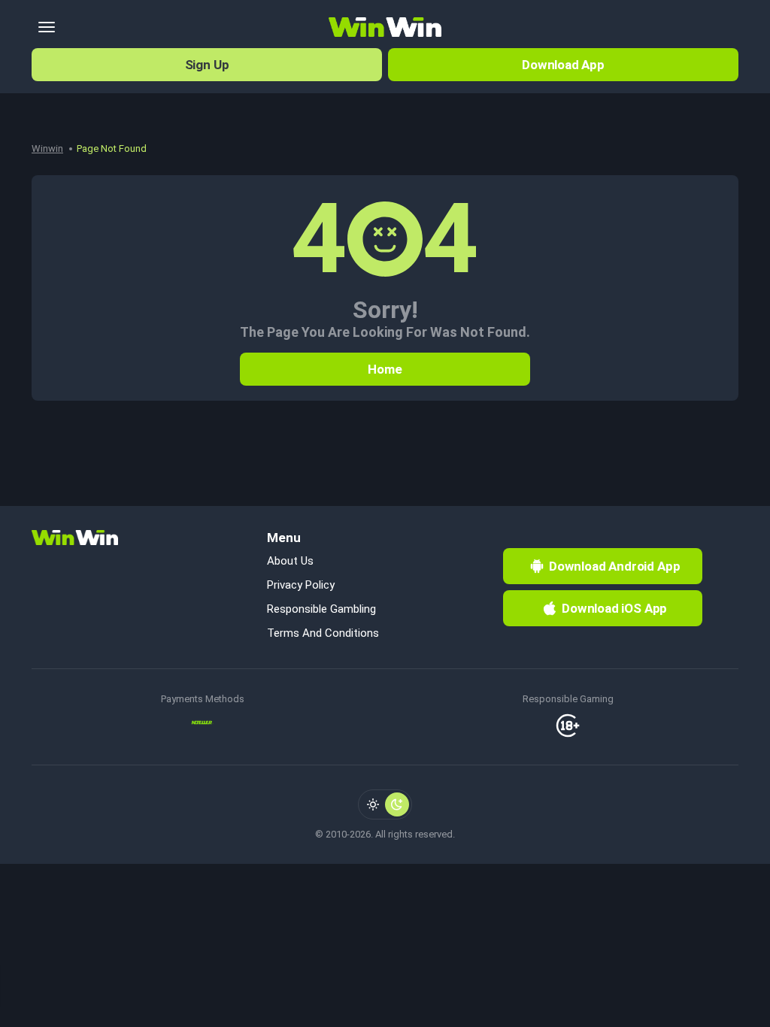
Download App (563, 64)
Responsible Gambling (321, 609)
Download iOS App (614, 608)
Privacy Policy (301, 585)
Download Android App (615, 566)
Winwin (47, 148)
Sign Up (207, 64)
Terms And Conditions (323, 633)
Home (385, 369)
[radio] (373, 804)
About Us (290, 561)
